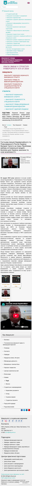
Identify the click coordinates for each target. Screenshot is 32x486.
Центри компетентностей (11, 371)
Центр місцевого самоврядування (13, 463)
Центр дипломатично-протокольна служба (16, 470)
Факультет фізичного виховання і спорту (13, 96)
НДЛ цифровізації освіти (8, 478)
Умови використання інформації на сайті (12, 474)
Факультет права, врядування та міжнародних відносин (16, 105)
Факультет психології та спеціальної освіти (14, 100)
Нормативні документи (12, 390)
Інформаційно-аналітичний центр (13, 459)
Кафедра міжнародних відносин (13, 440)
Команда (6, 348)
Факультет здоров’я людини (16, 109)
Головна (8, 125)
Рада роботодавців (9, 403)
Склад (7, 393)
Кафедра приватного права (12, 442)
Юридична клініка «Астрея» (12, 358)
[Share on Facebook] (22, 410)
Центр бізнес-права (9, 461)
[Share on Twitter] (24, 410)
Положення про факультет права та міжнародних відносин (13, 343)
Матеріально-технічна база (11, 364)
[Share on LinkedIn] (27, 410)
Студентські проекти (11, 400)
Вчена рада (7, 374)
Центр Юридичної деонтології (12, 468)
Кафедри (6, 354)
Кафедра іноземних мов (11, 451)
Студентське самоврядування (12, 387)
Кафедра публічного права (12, 444)
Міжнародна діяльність (10, 361)
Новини (6, 377)
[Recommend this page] (29, 410)
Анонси (7, 384)
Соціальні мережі (10, 397)
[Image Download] (20, 288)
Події (7, 380)
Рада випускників (9, 407)
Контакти (7, 351)
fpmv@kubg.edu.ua (10, 432)
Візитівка (6, 339)
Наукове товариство (10, 367)
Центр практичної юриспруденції (13, 466)
